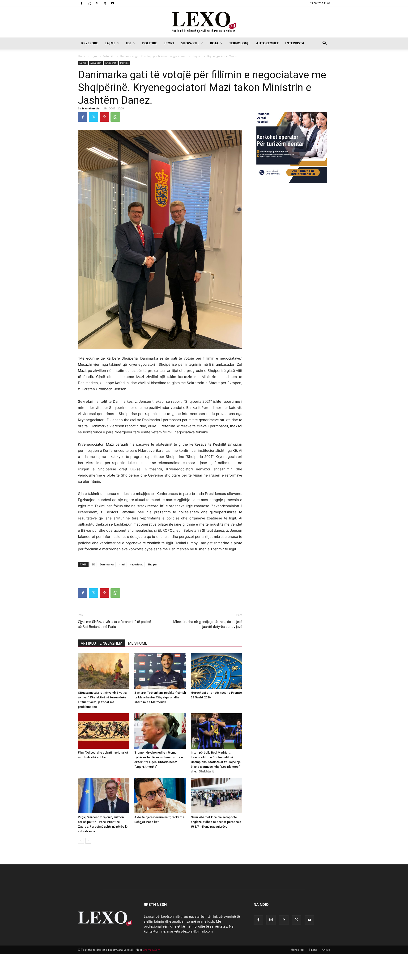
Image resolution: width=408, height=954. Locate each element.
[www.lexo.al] (204, 22)
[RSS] (97, 3)
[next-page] (88, 841)
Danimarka (107, 564)
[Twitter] (104, 3)
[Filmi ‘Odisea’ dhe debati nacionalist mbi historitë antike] (103, 731)
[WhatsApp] (115, 117)
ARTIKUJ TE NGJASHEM (101, 643)
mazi (122, 564)
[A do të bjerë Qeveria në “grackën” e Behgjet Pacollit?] (160, 795)
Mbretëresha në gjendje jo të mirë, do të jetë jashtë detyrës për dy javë (207, 624)
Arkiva (326, 950)
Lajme (110, 43)
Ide (129, 43)
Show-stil (190, 43)
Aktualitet (109, 56)
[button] (324, 43)
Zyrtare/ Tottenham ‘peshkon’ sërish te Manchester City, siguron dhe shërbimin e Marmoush (160, 697)
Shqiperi (153, 564)
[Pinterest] (104, 117)
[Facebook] (81, 3)
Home (82, 56)
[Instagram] (89, 3)
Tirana (313, 950)
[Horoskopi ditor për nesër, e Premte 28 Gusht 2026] (216, 671)
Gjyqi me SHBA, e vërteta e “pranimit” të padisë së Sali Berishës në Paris (114, 624)
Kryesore (89, 43)
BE (93, 564)
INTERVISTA (294, 43)
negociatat (136, 564)
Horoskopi (297, 950)
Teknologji (239, 43)
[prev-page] (81, 841)
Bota (214, 43)
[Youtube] (112, 3)
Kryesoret (110, 62)
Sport (169, 43)
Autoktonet (267, 43)
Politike (149, 43)
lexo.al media (91, 108)
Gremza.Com (151, 950)
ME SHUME (137, 643)
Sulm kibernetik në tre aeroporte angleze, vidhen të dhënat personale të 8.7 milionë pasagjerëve (216, 821)
